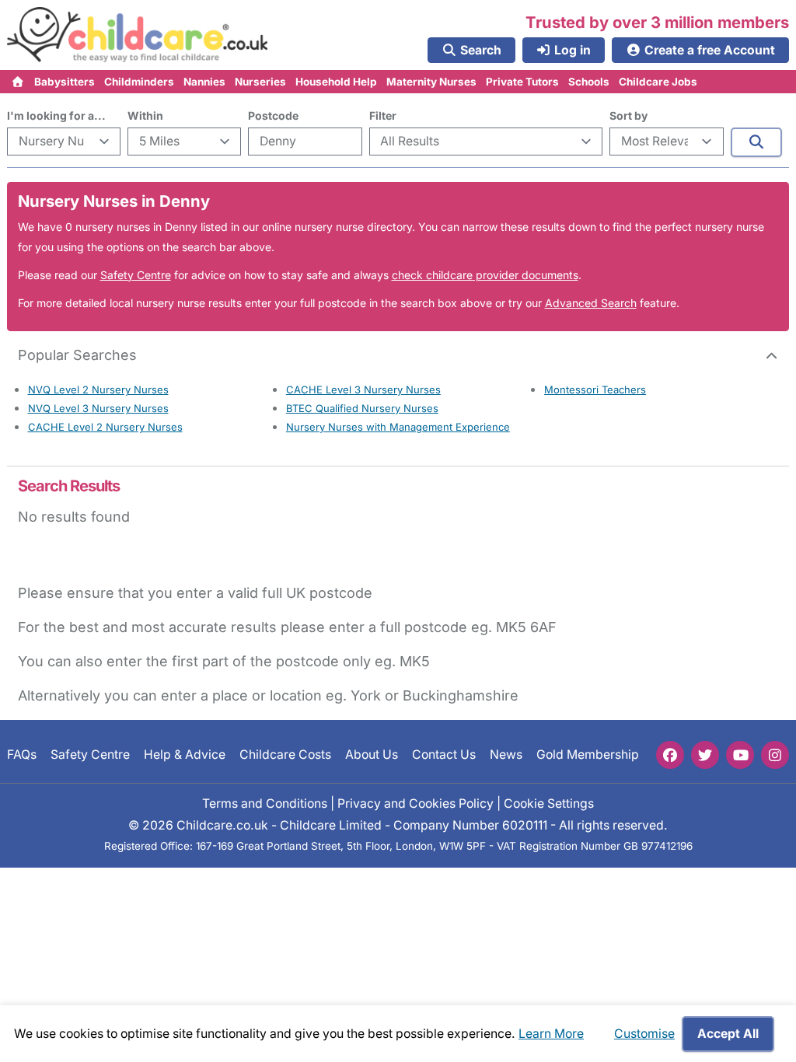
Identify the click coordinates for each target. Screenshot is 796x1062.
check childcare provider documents (485, 274)
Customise (644, 1033)
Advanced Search (591, 302)
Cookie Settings (549, 803)
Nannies (204, 81)
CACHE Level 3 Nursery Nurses (363, 389)
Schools (588, 81)
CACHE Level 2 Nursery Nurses (105, 427)
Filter (382, 115)
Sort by (628, 115)
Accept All (728, 1033)
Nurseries (260, 81)
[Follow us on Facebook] (670, 755)
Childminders (139, 81)
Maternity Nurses (431, 81)
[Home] (18, 82)
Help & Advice (184, 754)
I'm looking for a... (56, 115)
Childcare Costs (285, 754)
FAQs (22, 754)
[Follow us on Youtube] (740, 755)
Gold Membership (587, 754)
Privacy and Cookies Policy (415, 803)
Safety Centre (135, 274)
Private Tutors (522, 81)
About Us (371, 754)
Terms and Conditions (264, 803)
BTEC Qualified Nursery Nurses (362, 408)
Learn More (551, 1033)
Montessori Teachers (595, 389)
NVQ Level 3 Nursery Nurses (98, 408)
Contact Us (444, 754)
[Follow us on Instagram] (775, 755)
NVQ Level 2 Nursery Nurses (98, 389)
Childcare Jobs (658, 81)
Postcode (273, 115)
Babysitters (64, 81)
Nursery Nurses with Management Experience (398, 427)
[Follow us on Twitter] (705, 755)
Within (145, 115)
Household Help (336, 81)
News (506, 754)
